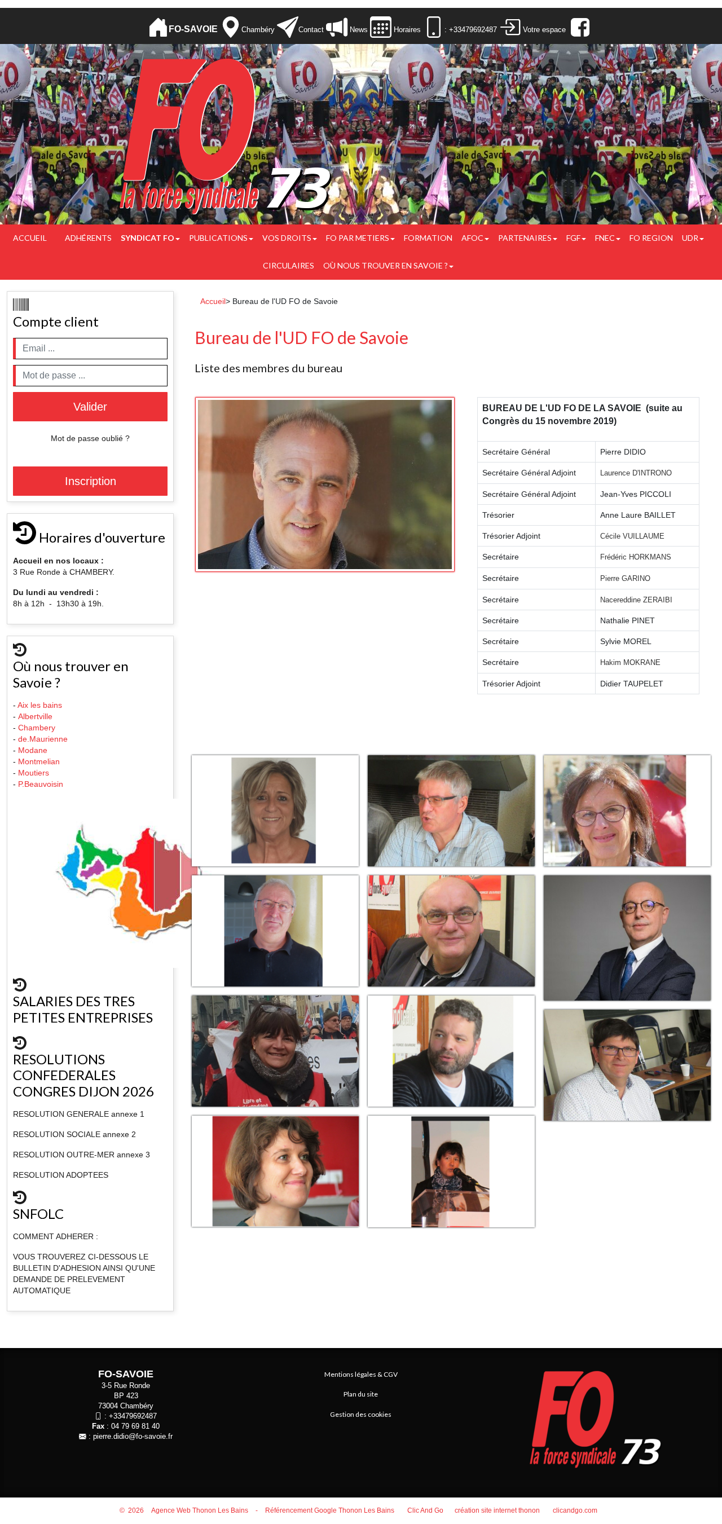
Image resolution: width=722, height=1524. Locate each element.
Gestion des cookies (360, 1414)
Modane (32, 750)
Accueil (30, 238)
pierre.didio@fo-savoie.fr (133, 1437)
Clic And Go (425, 1510)
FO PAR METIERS (357, 238)
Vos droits (286, 238)
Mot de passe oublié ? (90, 438)
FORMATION (428, 238)
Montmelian (40, 761)
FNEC (605, 238)
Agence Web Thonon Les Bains (199, 1510)
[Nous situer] (230, 27)
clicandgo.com (575, 1510)
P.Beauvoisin (41, 784)
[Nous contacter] (287, 27)
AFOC (472, 238)
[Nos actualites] (336, 27)
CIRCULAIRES (288, 265)
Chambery (36, 727)
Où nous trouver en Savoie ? (385, 265)
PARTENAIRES (525, 238)
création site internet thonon (497, 1510)
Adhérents (88, 238)
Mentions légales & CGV (361, 1374)
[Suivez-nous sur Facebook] (578, 27)
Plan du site (361, 1394)
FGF (573, 238)
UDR (690, 238)
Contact (311, 29)
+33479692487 (133, 1416)
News (357, 29)
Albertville (36, 716)
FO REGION (651, 238)
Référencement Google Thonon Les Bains (329, 1510)
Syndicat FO (147, 238)
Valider (90, 406)
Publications (218, 238)
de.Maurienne (44, 738)
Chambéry (258, 29)
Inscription (90, 481)
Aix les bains (40, 705)
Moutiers (34, 772)
